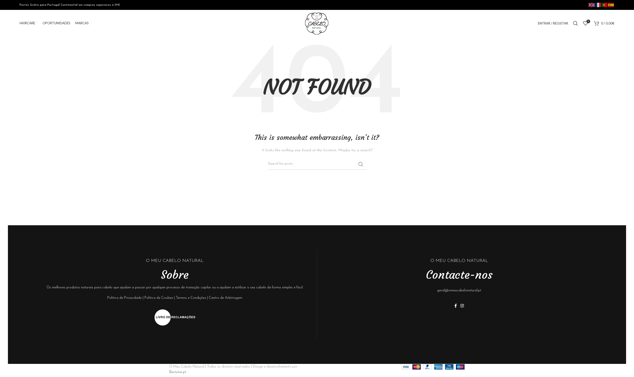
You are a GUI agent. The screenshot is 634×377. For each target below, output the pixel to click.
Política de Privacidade (124, 298)
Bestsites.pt (177, 372)
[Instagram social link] (462, 306)
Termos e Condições (191, 298)
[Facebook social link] (456, 306)
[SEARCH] (361, 164)
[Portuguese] (605, 4)
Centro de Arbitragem (225, 298)
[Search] (576, 23)
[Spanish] (611, 4)
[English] (592, 4)
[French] (598, 4)
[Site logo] (317, 23)
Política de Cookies (158, 298)
